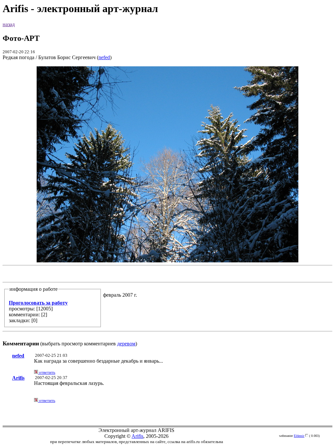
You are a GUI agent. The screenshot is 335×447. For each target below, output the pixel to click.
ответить (46, 372)
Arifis (18, 378)
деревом (126, 343)
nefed (104, 57)
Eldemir (299, 436)
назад (9, 24)
